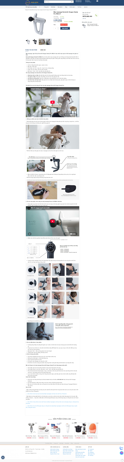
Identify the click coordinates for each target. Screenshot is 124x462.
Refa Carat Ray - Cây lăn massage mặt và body (36, 436)
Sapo (71, 460)
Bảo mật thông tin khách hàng (81, 450)
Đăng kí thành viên (67, 453)
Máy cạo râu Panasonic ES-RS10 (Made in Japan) (60, 436)
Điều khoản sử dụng (54, 449)
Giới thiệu (53, 7)
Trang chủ (46, 7)
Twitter (90, 450)
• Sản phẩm (67, 443)
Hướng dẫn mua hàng (67, 449)
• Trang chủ (55, 443)
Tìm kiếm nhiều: (48, 443)
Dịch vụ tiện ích (53, 452)
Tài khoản (87, 1)
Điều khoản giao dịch (54, 450)
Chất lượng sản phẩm (80, 452)
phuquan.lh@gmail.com (31, 453)
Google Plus (92, 453)
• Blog (71, 443)
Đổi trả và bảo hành (67, 452)
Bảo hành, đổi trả (79, 453)
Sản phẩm (60, 7)
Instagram (91, 452)
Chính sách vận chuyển (81, 455)
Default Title (64, 24)
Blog (66, 7)
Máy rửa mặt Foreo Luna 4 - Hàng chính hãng (96, 436)
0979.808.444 (78, 1)
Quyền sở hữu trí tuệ (54, 453)
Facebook (91, 449)
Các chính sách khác (80, 457)
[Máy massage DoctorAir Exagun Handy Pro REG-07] (84, 26)
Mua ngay (65, 28)
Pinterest (91, 455)
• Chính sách (76, 443)
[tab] (31, 50)
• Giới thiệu (61, 443)
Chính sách (72, 7)
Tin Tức (79, 7)
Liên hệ (85, 7)
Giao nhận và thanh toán (68, 450)
